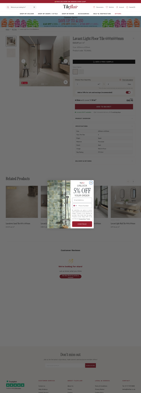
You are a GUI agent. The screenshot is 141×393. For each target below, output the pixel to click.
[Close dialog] (91, 183)
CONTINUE (82, 224)
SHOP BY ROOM (68, 14)
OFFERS (118, 14)
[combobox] (74, 205)
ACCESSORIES (83, 14)
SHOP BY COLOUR (27, 14)
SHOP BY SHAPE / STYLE (48, 14)
